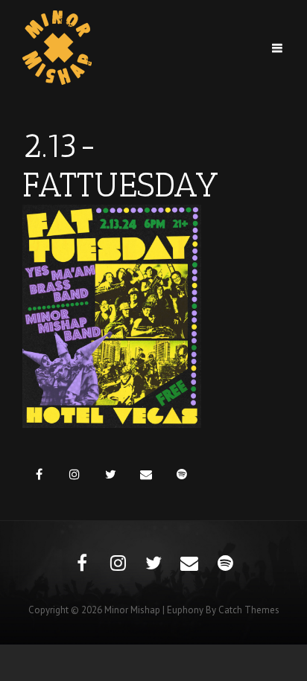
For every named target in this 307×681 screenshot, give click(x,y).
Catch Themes (248, 610)
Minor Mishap (132, 610)
